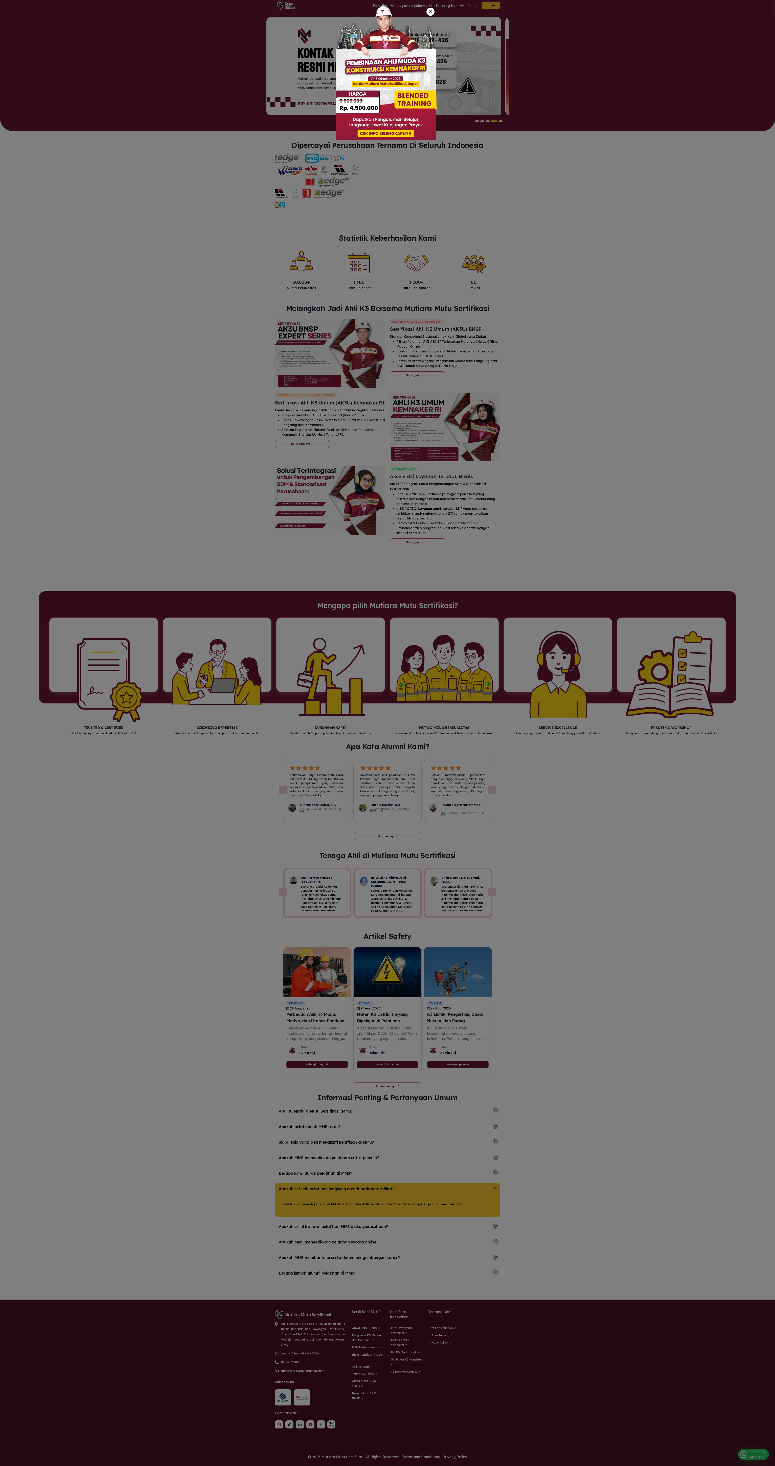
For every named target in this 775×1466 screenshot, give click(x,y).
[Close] (430, 12)
